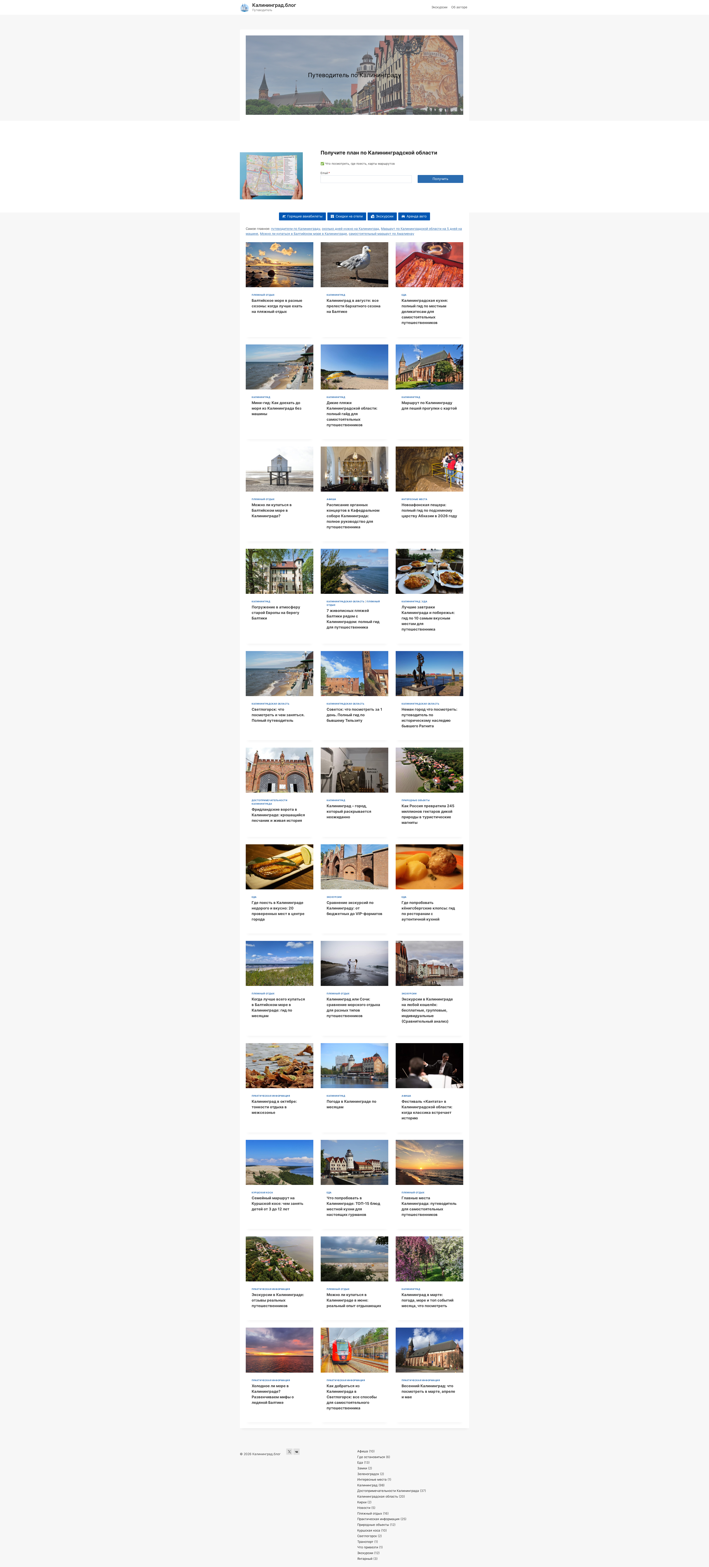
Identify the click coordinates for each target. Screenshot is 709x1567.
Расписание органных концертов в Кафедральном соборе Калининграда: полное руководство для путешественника (353, 516)
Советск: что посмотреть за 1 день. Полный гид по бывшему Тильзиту (354, 715)
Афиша (331, 499)
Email (325, 173)
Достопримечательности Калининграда (388, 1491)
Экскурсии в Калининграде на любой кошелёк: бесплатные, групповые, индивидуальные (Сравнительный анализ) (427, 1010)
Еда (404, 295)
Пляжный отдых (263, 295)
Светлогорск (367, 1536)
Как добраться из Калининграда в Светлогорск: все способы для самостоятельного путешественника (352, 1397)
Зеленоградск (368, 1474)
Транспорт (365, 1542)
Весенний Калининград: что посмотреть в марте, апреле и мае (428, 1391)
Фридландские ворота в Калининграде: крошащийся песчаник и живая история (278, 815)
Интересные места (414, 499)
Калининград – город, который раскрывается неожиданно (349, 811)
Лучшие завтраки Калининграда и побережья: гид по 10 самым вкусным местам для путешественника (428, 618)
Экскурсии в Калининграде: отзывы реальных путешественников (278, 1300)
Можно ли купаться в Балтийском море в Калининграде (303, 234)
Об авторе (459, 7)
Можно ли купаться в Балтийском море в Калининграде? (272, 510)
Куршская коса (262, 1192)
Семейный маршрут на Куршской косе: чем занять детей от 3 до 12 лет (277, 1203)
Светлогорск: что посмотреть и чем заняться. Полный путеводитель (278, 715)
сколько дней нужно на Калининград (350, 229)
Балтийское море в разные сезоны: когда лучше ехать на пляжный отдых (277, 306)
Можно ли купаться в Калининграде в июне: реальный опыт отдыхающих (354, 1300)
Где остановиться (371, 1457)
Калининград (336, 295)
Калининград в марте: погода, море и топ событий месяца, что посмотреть (427, 1300)
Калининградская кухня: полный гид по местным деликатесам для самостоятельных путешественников (425, 311)
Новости (363, 1508)
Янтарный (364, 1559)
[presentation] (279, 264)
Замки (362, 1468)
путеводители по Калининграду (295, 229)
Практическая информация (271, 1095)
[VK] (296, 1451)
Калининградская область (345, 601)
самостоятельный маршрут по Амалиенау (381, 234)
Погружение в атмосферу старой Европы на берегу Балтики (276, 612)
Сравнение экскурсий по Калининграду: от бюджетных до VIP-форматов (354, 908)
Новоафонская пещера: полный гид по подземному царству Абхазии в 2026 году (429, 510)
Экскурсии (439, 7)
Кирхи (362, 1502)
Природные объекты (416, 800)
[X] (289, 1451)
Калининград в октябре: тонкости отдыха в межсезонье (274, 1107)
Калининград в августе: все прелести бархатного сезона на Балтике (354, 306)
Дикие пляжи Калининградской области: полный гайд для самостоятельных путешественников (352, 414)
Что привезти (367, 1547)
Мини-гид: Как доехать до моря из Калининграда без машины (277, 408)
